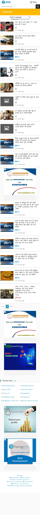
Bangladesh (26, 393)
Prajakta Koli (26, 397)
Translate (26, 19)
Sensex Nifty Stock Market (31, 401)
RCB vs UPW (7, 389)
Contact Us (25, 484)
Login (21, 475)
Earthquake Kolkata (8, 386)
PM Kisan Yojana (27, 389)
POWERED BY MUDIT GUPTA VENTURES (19, 486)
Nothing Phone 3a (27, 386)
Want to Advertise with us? (21, 479)
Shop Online (25, 477)
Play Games (15, 477)
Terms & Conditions (15, 482)
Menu (34, 2)
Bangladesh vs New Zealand (12, 401)
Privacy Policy (28, 482)
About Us (15, 484)
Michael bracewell (8, 397)
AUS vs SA (6, 393)
